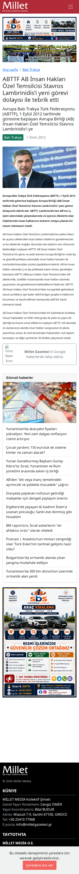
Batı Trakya (31, 69)
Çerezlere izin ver (39, 865)
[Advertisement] (39, 730)
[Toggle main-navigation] (70, 7)
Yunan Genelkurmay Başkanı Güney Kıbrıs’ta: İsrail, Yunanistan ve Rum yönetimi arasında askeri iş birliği (34, 466)
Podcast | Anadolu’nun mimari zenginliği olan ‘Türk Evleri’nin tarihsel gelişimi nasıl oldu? (38, 544)
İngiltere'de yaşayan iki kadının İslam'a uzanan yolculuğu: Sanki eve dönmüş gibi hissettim (39, 512)
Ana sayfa (10, 69)
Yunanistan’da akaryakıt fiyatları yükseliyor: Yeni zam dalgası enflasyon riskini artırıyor (36, 434)
